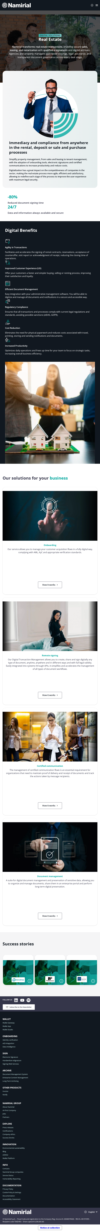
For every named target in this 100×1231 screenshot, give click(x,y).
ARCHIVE (7, 1070)
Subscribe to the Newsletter (21, 1007)
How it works (48, 584)
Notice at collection (50, 1227)
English (91, 1212)
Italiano (92, 5)
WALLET (7, 1019)
